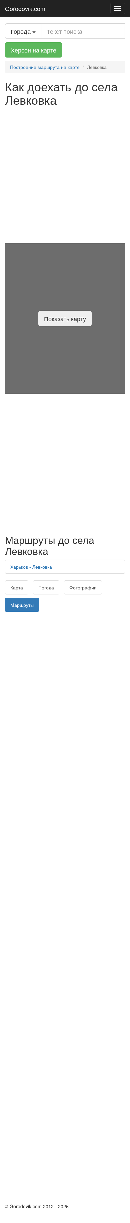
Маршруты (22, 604)
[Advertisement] (65, 174)
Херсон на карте (33, 49)
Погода (46, 587)
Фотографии (83, 587)
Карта (16, 587)
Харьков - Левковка (31, 566)
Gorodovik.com (25, 8)
